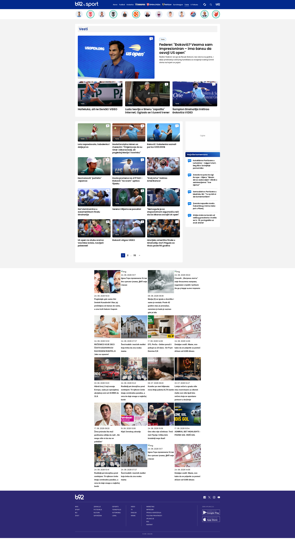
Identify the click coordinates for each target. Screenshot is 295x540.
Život (77, 516)
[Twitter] (209, 497)
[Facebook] (205, 497)
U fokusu (194, 4)
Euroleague (178, 4)
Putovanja (98, 510)
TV (132, 510)
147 (189, 215)
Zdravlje (97, 507)
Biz (76, 513)
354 (189, 160)
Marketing (150, 507)
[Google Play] (211, 512)
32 (134, 255)
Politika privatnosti (154, 516)
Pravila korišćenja (153, 513)
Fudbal (122, 4)
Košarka (130, 4)
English (134, 513)
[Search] (211, 5)
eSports (115, 507)
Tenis (186, 4)
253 (189, 175)
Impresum (150, 510)
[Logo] (86, 4)
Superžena (98, 516)
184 (189, 203)
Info (76, 507)
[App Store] (211, 519)
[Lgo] (218, 4)
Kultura (97, 513)
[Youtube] (219, 497)
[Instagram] (214, 497)
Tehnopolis (116, 510)
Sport (77, 510)
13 (108, 222)
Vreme (133, 516)
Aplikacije (150, 519)
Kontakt (149, 525)
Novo (115, 4)
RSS (147, 522)
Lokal (114, 516)
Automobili (116, 513)
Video (133, 507)
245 (189, 192)
